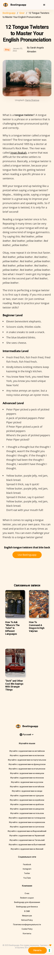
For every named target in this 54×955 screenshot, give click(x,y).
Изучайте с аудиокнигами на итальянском (27, 769)
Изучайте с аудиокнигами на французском (27, 764)
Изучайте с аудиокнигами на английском (27, 751)
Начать (37, 950)
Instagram (27, 869)
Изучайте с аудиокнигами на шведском (27, 809)
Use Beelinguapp (27, 554)
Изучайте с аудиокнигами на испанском (27, 755)
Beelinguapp (9, 13)
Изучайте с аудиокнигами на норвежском (27, 822)
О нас (27, 893)
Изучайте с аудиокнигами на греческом (27, 827)
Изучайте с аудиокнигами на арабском (27, 804)
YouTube (27, 878)
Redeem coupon (27, 898)
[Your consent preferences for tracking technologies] (49, 950)
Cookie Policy (27, 929)
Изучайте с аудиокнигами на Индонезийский (27, 831)
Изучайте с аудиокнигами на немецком (27, 773)
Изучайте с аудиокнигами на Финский (27, 849)
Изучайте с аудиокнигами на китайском (27, 787)
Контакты (27, 933)
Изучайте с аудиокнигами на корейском (27, 800)
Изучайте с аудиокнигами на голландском (27, 818)
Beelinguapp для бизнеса (27, 907)
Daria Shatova (32, 100)
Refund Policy (27, 920)
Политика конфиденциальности (27, 924)
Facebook (27, 864)
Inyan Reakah (18, 152)
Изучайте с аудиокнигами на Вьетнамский (27, 845)
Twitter (27, 873)
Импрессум (27, 916)
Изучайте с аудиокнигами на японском (27, 778)
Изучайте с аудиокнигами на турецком (27, 796)
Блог (22, 13)
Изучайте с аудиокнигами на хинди (27, 791)
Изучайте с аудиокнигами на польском (27, 813)
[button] (44, 5)
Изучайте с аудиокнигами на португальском (27, 760)
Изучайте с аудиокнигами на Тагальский (27, 840)
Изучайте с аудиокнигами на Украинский (27, 836)
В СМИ (27, 911)
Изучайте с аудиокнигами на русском (27, 782)
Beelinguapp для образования (27, 902)
